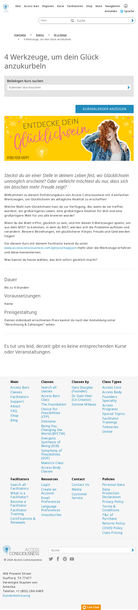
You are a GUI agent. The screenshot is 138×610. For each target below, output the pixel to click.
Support (17, 401)
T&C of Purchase (109, 516)
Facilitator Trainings (110, 420)
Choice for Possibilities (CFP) (50, 413)
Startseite (20, 35)
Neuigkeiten (112, 6)
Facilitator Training (18, 512)
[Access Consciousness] (6, 8)
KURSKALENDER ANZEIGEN (104, 109)
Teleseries (110, 427)
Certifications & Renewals (22, 520)
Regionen (48, 6)
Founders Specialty (109, 398)
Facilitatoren (75, 6)
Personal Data (113, 485)
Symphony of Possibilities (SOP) (51, 454)
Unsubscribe (51, 515)
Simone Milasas (84, 404)
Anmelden (111, 11)
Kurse (60, 6)
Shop (89, 6)
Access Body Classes (51, 469)
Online (107, 431)
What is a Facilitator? (19, 495)
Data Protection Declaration (111, 493)
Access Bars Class (50, 398)
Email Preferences (50, 500)
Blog (14, 420)
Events (40, 35)
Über (18, 6)
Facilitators (19, 397)
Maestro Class (52, 463)
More (98, 6)
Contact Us (80, 485)
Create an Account (48, 491)
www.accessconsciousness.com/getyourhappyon (40, 248)
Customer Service (79, 496)
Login (45, 485)
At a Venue (60, 35)
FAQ (13, 411)
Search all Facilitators (19, 486)
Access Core (111, 387)
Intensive (48, 421)
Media (76, 489)
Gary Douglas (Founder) (82, 389)
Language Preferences (50, 508)
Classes (16, 392)
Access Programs (110, 407)
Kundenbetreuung (16, 595)
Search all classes (48, 389)
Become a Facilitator (18, 503)
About (15, 406)
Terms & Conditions (110, 508)
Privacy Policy (113, 502)
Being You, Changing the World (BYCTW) (53, 429)
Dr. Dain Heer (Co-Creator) (82, 398)
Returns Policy (113, 523)
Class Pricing (112, 533)
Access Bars (31, 6)
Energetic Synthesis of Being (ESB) (51, 442)
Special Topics (113, 414)
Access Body (112, 392)
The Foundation (53, 404)
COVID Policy (112, 528)
